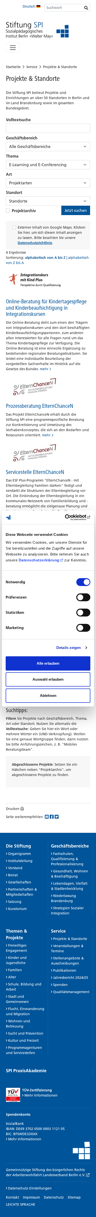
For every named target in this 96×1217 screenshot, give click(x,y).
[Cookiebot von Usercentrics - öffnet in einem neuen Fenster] (69, 517)
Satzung (14, 901)
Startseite (13, 67)
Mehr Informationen (41, 1095)
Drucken (12, 808)
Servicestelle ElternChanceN (35, 472)
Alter (12, 977)
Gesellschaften (19, 882)
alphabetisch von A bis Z (45, 257)
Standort (14, 192)
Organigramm (19, 853)
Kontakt (12, 1197)
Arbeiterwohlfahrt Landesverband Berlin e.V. (49, 1175)
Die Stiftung (18, 846)
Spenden (60, 984)
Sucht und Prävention (25, 1033)
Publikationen (64, 970)
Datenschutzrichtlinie (35, 243)
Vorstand (15, 868)
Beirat (13, 875)
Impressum (31, 1197)
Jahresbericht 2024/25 (70, 977)
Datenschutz (54, 1197)
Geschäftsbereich (21, 137)
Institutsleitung (20, 861)
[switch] (83, 597)
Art (9, 174)
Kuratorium (17, 909)
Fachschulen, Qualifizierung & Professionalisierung (67, 858)
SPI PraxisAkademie (26, 1070)
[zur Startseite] (37, 30)
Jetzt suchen (75, 210)
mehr (44, 369)
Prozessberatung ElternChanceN (39, 405)
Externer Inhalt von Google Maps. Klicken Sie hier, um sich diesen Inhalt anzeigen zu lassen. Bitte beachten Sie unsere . (51, 235)
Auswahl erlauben (48, 679)
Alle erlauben (48, 663)
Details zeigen (68, 647)
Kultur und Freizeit (23, 1040)
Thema (12, 156)
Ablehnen (48, 695)
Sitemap (74, 1197)
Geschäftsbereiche (70, 846)
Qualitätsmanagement (71, 992)
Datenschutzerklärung (39, 560)
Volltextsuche (18, 119)
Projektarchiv (24, 210)
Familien (15, 970)
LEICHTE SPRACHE (20, 1204)
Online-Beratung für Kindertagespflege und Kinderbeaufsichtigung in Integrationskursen (46, 308)
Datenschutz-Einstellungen (29, 1188)
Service (31, 67)
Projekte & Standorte (60, 67)
